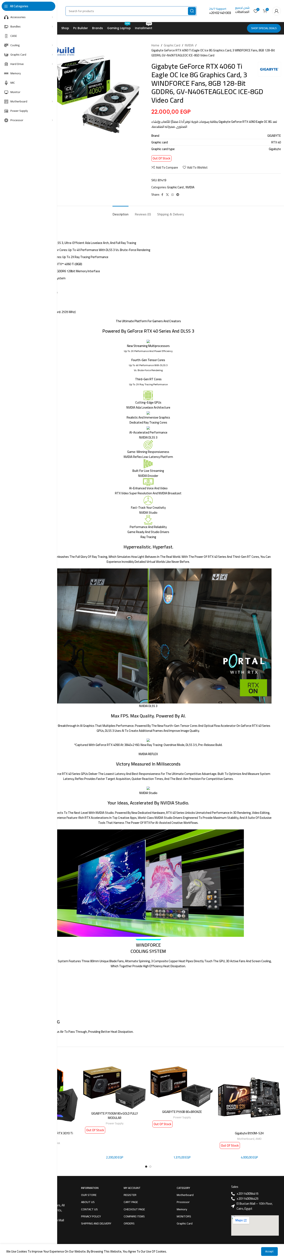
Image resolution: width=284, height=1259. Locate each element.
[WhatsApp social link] (172, 195)
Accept (269, 1251)
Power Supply (114, 1123)
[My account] (276, 11)
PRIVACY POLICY (91, 1216)
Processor (183, 1202)
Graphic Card (172, 45)
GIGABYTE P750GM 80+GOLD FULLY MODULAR (114, 1115)
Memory (182, 1209)
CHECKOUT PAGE (134, 1209)
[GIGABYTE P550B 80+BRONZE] (182, 1087)
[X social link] (167, 195)
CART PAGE (131, 1202)
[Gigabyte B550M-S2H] (249, 1097)
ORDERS (129, 1223)
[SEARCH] (192, 11)
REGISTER (130, 1195)
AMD (259, 1138)
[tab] (120, 212)
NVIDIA (189, 45)
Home (155, 45)
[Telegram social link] (177, 195)
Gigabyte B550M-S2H (249, 1133)
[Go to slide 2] (150, 1167)
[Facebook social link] (162, 195)
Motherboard (245, 1138)
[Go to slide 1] (146, 1167)
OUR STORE (88, 1195)
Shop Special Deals (264, 28)
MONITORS (184, 1216)
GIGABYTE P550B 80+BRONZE (182, 1112)
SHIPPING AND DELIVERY (96, 1223)
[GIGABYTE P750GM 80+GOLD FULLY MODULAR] (114, 1087)
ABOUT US (88, 1202)
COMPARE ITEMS (134, 1216)
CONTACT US (89, 1209)
